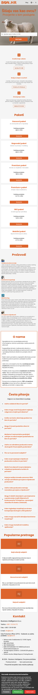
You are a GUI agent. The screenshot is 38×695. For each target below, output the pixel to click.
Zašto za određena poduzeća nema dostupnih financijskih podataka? (18, 446)
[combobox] (19, 34)
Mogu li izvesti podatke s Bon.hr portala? (17, 427)
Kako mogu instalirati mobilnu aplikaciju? (17, 526)
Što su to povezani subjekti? (15, 453)
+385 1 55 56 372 (12, 624)
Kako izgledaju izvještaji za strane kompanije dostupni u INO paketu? (18, 509)
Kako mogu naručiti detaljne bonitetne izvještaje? (20, 518)
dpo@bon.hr (11, 636)
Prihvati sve (18, 692)
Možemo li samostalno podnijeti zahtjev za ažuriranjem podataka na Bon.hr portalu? (19, 436)
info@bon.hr (9, 631)
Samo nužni (30, 692)
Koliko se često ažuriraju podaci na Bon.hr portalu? (18, 419)
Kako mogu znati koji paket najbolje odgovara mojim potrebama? (19, 411)
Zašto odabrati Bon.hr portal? (16, 404)
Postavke (6, 692)
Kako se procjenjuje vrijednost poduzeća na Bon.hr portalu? (16, 460)
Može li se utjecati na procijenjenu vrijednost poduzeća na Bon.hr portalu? (18, 469)
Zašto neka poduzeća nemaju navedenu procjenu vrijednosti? (17, 489)
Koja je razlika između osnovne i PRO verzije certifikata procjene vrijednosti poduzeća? (20, 479)
